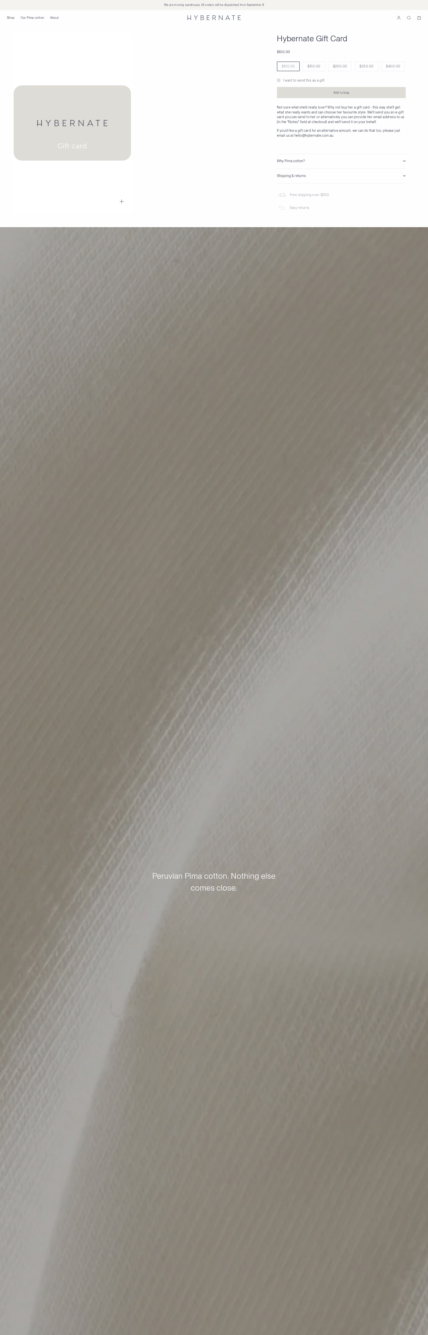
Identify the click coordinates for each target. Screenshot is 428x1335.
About (54, 18)
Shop (11, 18)
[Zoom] (122, 201)
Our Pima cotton (32, 18)
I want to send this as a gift (304, 80)
